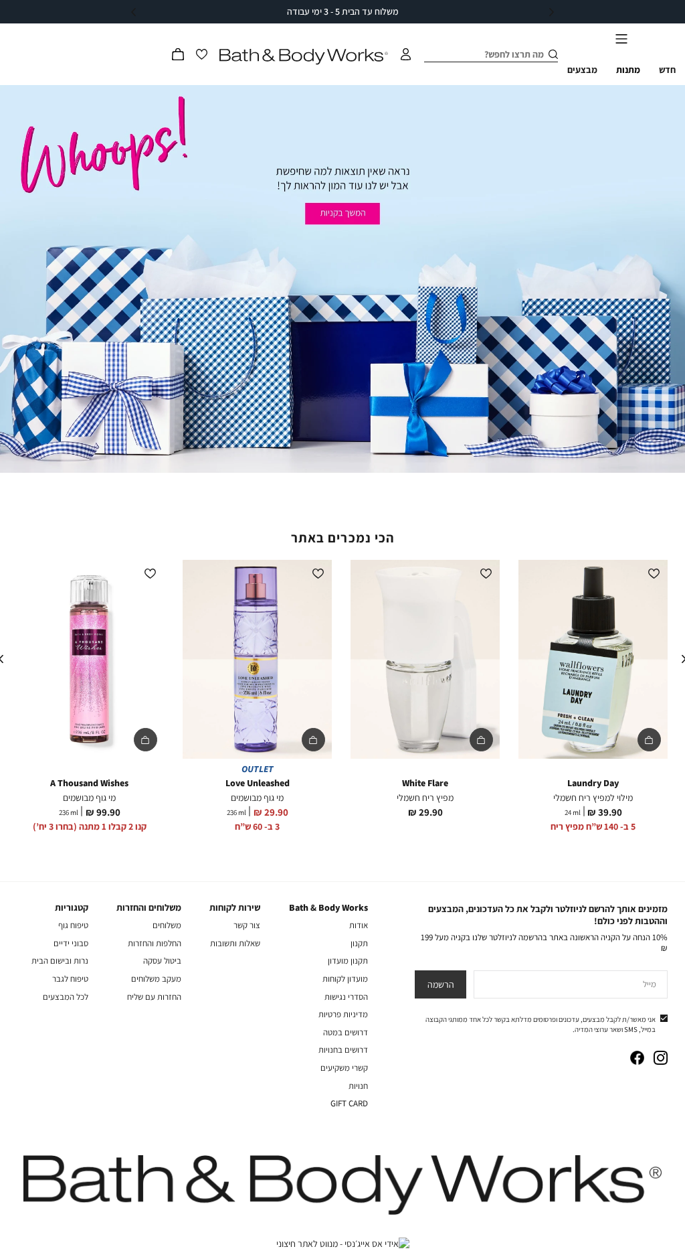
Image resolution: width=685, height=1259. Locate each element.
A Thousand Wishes (89, 783)
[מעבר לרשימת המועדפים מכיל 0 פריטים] (202, 54)
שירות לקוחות (234, 907)
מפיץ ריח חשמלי (425, 798)
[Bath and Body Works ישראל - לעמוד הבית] (303, 57)
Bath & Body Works (328, 907)
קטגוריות (71, 907)
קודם (551, 11)
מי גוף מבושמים (257, 798)
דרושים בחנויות (343, 1049)
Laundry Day (593, 783)
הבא (133, 11)
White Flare (425, 783)
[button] (178, 54)
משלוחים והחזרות (148, 907)
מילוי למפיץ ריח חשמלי (593, 798)
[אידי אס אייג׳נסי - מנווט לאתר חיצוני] (342, 1244)
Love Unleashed (257, 783)
